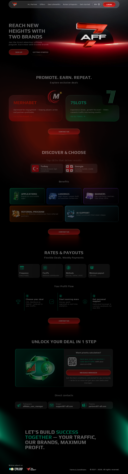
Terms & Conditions (78, 470)
